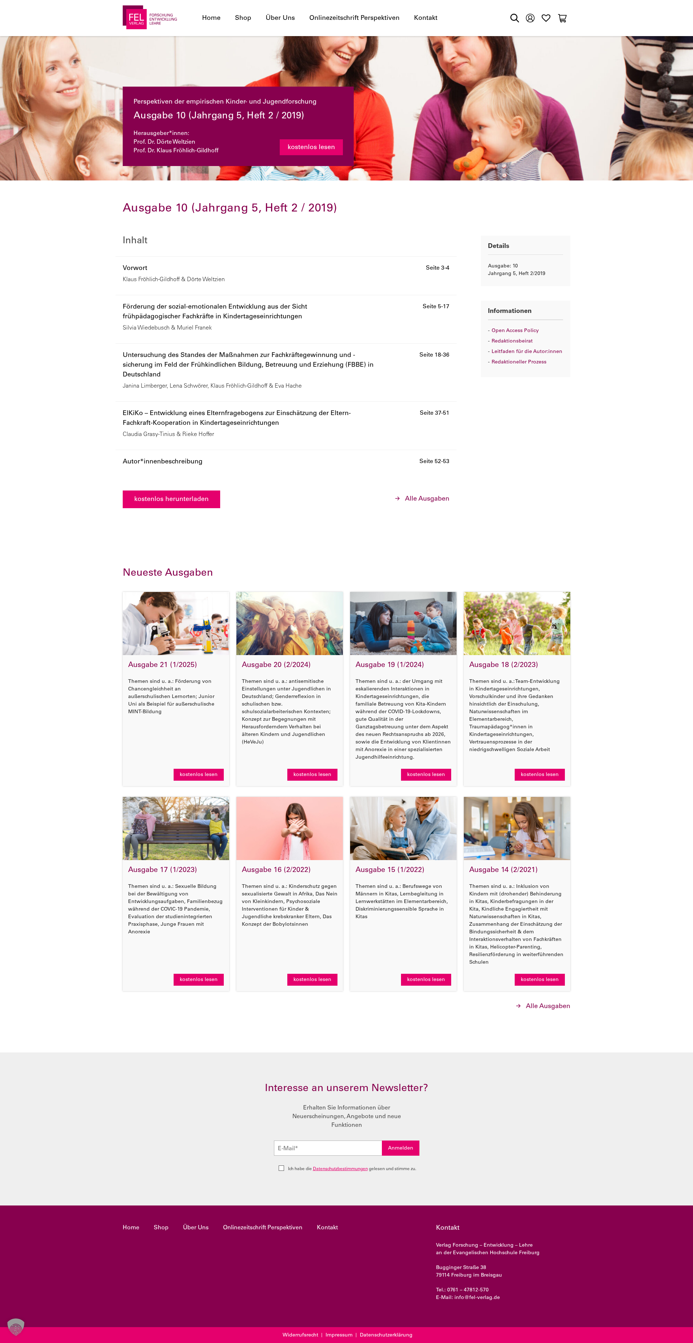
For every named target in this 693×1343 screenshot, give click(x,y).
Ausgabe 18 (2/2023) (503, 665)
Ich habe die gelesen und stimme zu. (352, 1169)
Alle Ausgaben (427, 499)
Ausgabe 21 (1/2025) (162, 665)
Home (211, 18)
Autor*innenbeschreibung (162, 462)
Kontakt (425, 18)
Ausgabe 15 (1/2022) (390, 870)
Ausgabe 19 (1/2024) (390, 665)
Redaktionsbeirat (512, 341)
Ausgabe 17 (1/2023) (162, 870)
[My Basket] (562, 18)
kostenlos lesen (311, 147)
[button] (16, 1327)
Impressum (339, 1335)
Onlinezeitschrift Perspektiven (354, 18)
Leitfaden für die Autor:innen (527, 351)
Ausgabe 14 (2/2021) (503, 870)
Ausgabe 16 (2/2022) (276, 870)
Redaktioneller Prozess (519, 362)
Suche (514, 18)
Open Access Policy (515, 330)
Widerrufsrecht (300, 1335)
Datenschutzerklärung (386, 1335)
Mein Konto (530, 17)
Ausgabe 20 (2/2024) (276, 665)
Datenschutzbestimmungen (340, 1169)
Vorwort (135, 268)
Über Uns (280, 18)
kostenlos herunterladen (171, 499)
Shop (243, 18)
